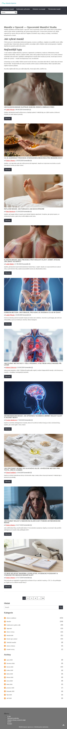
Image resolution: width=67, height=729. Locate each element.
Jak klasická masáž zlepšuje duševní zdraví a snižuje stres (29, 107)
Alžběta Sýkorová (11, 367)
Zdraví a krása (10, 632)
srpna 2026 (10, 660)
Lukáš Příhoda (10, 109)
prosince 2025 (10, 688)
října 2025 (9, 694)
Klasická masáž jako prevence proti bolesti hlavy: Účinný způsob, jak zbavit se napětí (32, 260)
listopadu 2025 (10, 691)
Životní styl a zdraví (12, 639)
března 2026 (10, 677)
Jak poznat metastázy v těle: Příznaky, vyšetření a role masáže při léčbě (32, 364)
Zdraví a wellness (11, 618)
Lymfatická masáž (8, 9)
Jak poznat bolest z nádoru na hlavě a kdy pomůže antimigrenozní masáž (32, 521)
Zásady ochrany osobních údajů (16, 720)
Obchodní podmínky (13, 718)
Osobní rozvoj (10, 649)
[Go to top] (64, 726)
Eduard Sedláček (11, 472)
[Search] (61, 607)
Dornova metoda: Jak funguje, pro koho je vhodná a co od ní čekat (32, 312)
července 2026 (10, 663)
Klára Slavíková (10, 211)
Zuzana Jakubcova (11, 420)
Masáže (9, 621)
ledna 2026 (9, 684)
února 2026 (10, 681)
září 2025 (9, 698)
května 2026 (10, 670)
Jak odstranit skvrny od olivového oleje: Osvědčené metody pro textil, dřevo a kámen (32, 469)
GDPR (9, 722)
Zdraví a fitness (11, 646)
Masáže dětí (10, 635)
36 (43, 598)
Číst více (7, 118)
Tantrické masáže (11, 642)
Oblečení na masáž (39, 9)
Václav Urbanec (10, 160)
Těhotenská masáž (54, 9)
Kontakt (9, 724)
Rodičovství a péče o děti (13, 625)
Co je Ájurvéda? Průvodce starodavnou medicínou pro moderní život (33, 158)
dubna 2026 (10, 674)
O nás (9, 716)
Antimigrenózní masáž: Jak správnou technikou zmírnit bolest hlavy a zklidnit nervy (33, 416)
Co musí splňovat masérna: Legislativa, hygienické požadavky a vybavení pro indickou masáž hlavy (31, 574)
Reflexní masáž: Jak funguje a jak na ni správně (24, 209)
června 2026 (10, 667)
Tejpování (9, 628)
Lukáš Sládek (10, 264)
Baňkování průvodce (23, 9)
